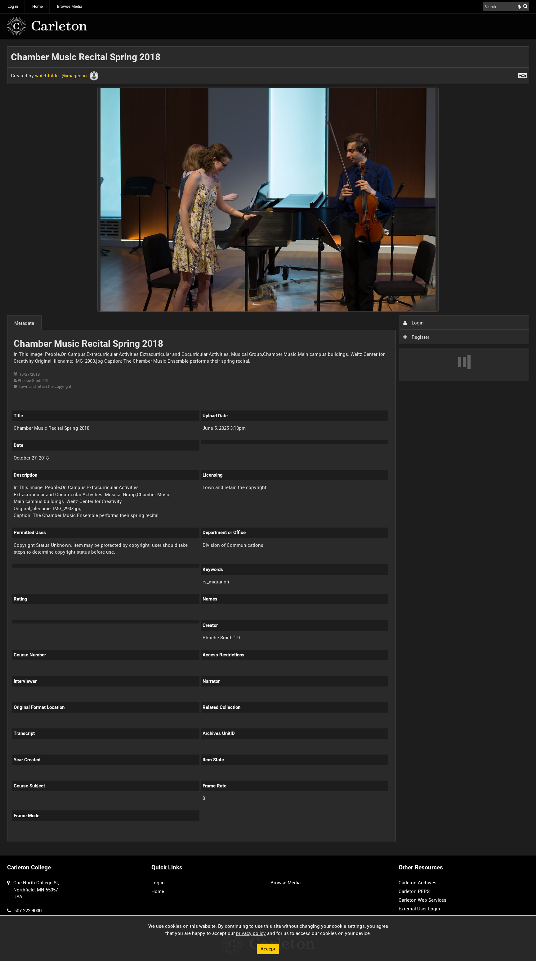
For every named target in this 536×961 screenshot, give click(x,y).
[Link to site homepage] (47, 26)
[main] (268, 447)
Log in (12, 6)
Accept (268, 948)
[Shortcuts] (522, 74)
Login (417, 323)
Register (419, 337)
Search (525, 6)
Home (37, 6)
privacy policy (251, 933)
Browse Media (69, 6)
